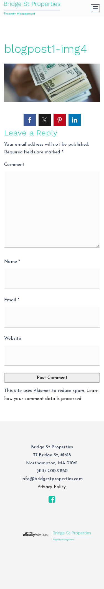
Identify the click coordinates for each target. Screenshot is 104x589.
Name (12, 262)
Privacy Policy (51, 487)
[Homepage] (32, 8)
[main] (52, 210)
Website (12, 338)
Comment (14, 165)
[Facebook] (52, 500)
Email (11, 300)
